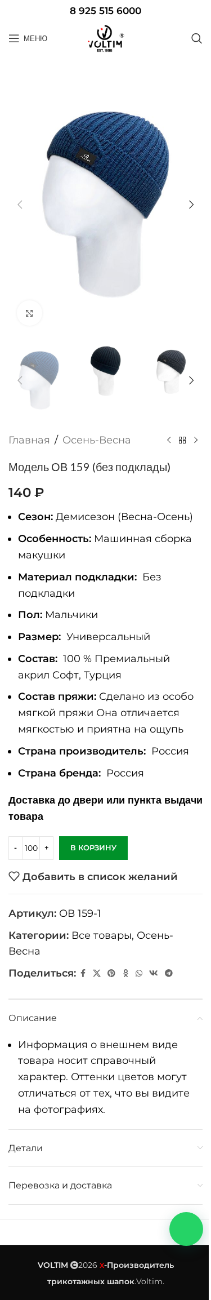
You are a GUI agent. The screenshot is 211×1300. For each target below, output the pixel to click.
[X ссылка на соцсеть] (96, 973)
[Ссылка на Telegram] (168, 973)
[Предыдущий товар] (169, 440)
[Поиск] (197, 38)
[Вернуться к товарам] (182, 440)
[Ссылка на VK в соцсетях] (153, 973)
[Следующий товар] (196, 440)
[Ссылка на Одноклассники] (125, 973)
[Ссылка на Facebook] (82, 973)
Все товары (101, 935)
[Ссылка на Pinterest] (111, 973)
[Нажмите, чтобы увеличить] (29, 313)
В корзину (93, 847)
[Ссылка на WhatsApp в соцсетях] (139, 973)
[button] (19, 204)
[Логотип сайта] (106, 38)
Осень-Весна (96, 440)
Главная (29, 440)
